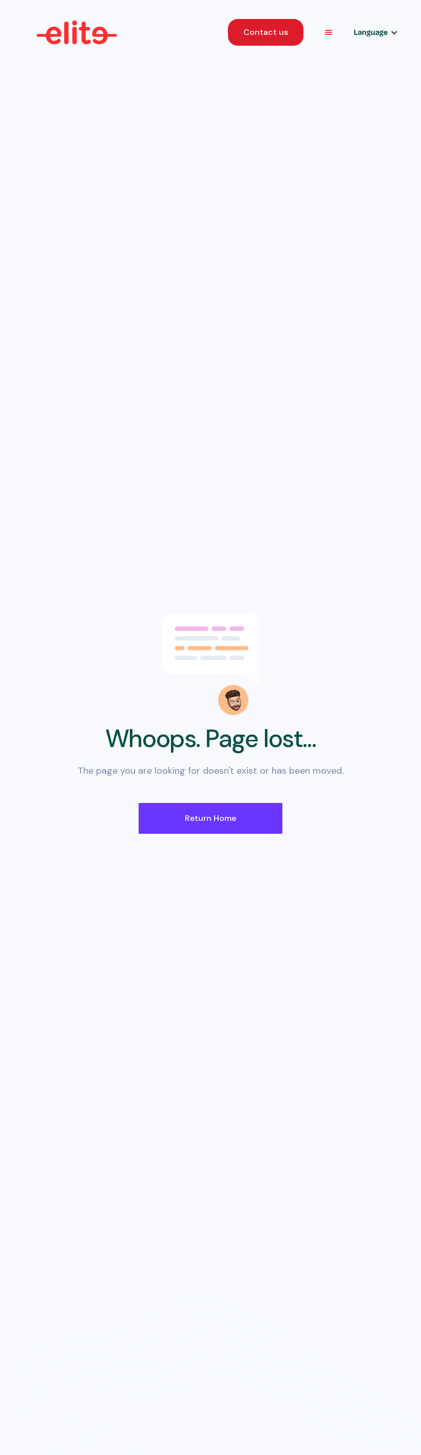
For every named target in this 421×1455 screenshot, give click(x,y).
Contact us (265, 32)
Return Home (210, 818)
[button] (328, 32)
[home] (77, 32)
